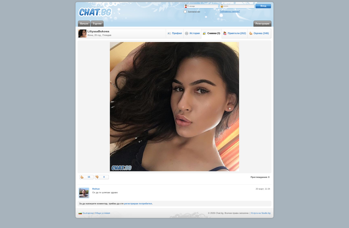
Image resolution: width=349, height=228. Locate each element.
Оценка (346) (261, 33)
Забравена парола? (230, 11)
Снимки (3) (213, 33)
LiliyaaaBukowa (98, 31)
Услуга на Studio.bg (260, 213)
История (195, 33)
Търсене (97, 23)
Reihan (96, 189)
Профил (177, 33)
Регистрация (262, 23)
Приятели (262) (237, 33)
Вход (263, 6)
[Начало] (95, 12)
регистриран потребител (138, 203)
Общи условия (102, 213)
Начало (84, 23)
